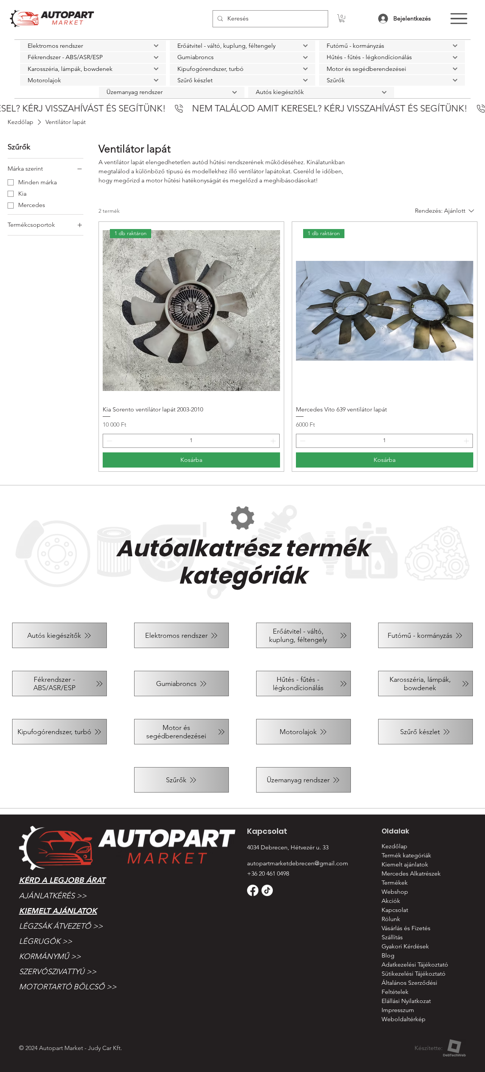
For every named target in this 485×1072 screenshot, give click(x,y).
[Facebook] (252, 890)
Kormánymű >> (50, 956)
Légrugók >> (45, 941)
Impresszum (398, 1010)
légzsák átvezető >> (61, 926)
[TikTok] (267, 890)
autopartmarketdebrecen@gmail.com (297, 863)
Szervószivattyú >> (57, 971)
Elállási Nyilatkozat (406, 1001)
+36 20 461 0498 (268, 873)
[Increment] (273, 440)
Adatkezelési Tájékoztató (415, 964)
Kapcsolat (395, 909)
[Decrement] (108, 440)
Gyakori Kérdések (405, 946)
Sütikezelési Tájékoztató (414, 973)
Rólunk (391, 919)
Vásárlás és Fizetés (406, 928)
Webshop (395, 891)
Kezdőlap (394, 846)
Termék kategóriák (406, 855)
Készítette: (429, 1048)
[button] (342, 18)
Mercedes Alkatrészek (411, 873)
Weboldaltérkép (404, 1019)
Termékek (395, 882)
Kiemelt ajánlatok (58, 910)
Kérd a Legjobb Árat (62, 880)
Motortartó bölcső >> (67, 986)
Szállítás (392, 937)
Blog (388, 955)
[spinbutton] (191, 440)
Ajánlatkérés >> (52, 895)
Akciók (391, 900)
